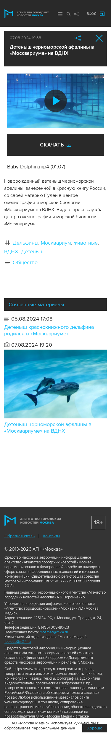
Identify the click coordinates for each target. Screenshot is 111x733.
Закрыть (99, 38)
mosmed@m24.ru (54, 632)
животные (86, 243)
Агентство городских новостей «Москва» (26, 13)
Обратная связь (19, 535)
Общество (25, 262)
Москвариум (56, 243)
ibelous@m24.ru (17, 641)
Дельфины (25, 243)
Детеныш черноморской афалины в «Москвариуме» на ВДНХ (47, 427)
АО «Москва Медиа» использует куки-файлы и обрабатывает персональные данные (52, 726)
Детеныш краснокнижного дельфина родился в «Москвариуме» (49, 330)
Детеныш (32, 251)
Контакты (51, 535)
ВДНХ (11, 251)
